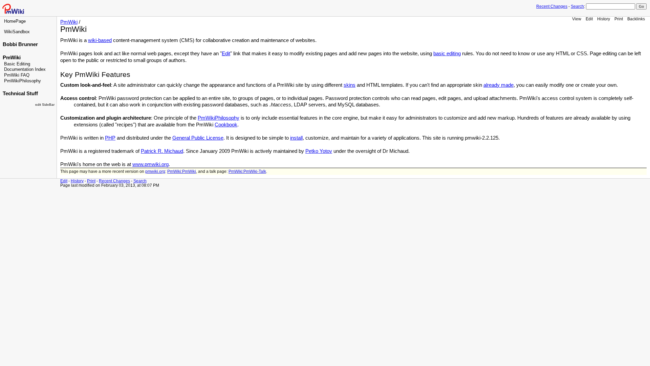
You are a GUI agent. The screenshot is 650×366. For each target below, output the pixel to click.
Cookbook (226, 124)
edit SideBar (45, 104)
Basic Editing (17, 64)
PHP (110, 138)
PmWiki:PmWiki (181, 171)
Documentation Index (25, 69)
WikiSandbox (17, 31)
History (603, 19)
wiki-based (100, 40)
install (296, 138)
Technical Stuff (20, 93)
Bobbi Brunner (20, 44)
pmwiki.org (155, 171)
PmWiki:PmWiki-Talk (247, 171)
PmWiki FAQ (16, 75)
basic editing (447, 53)
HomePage (15, 21)
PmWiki (12, 57)
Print (618, 19)
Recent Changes (551, 6)
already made (498, 85)
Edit (589, 19)
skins (349, 85)
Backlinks (636, 19)
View (576, 19)
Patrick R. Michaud (162, 151)
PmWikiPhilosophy (22, 81)
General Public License (197, 138)
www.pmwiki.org (150, 164)
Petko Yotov (318, 151)
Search (577, 6)
